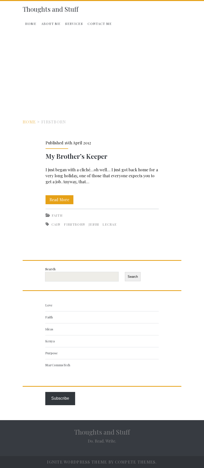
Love (48, 305)
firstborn (74, 224)
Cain (56, 224)
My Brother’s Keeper (76, 156)
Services (74, 23)
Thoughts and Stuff (50, 9)
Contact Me (100, 23)
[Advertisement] (102, 69)
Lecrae (109, 224)
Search (50, 269)
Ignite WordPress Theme (77, 462)
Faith (57, 215)
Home (30, 23)
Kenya (50, 341)
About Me (50, 23)
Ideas (49, 329)
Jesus (94, 224)
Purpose (51, 353)
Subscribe (60, 398)
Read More (61, 200)
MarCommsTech (57, 365)
